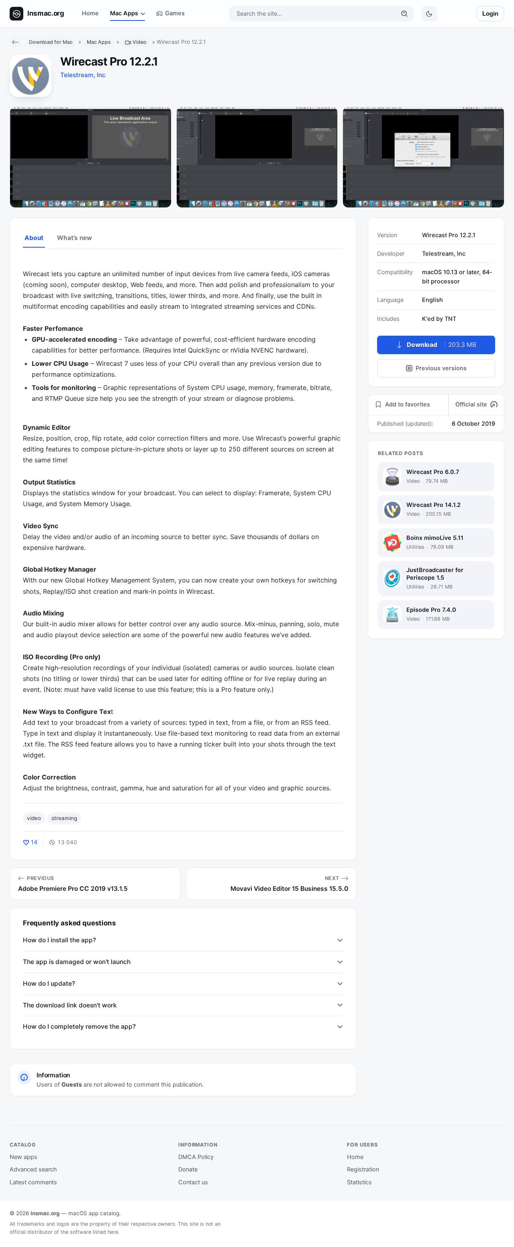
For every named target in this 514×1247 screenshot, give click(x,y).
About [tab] (33, 238)
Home (90, 13)
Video (140, 42)
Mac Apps (124, 13)
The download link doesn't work (70, 1005)
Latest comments (33, 1182)
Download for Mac (51, 42)
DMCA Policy (196, 1157)
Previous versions (441, 368)
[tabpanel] (183, 525)
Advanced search (33, 1169)
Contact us (193, 1182)
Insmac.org (45, 1213)
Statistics (359, 1182)
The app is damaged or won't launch (77, 962)
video (34, 818)
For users (362, 1145)
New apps (23, 1157)
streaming (64, 818)
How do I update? (49, 983)
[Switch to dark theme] (429, 13)
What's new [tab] (74, 238)
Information (198, 1145)
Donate (188, 1169)
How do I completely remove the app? (79, 1026)
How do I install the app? (59, 940)
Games (175, 13)
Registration (363, 1169)
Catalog (23, 1145)
